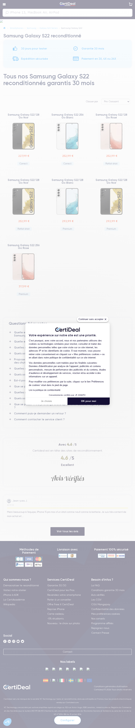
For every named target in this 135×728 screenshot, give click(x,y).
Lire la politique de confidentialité (44, 390)
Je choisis (46, 401)
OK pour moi (88, 401)
